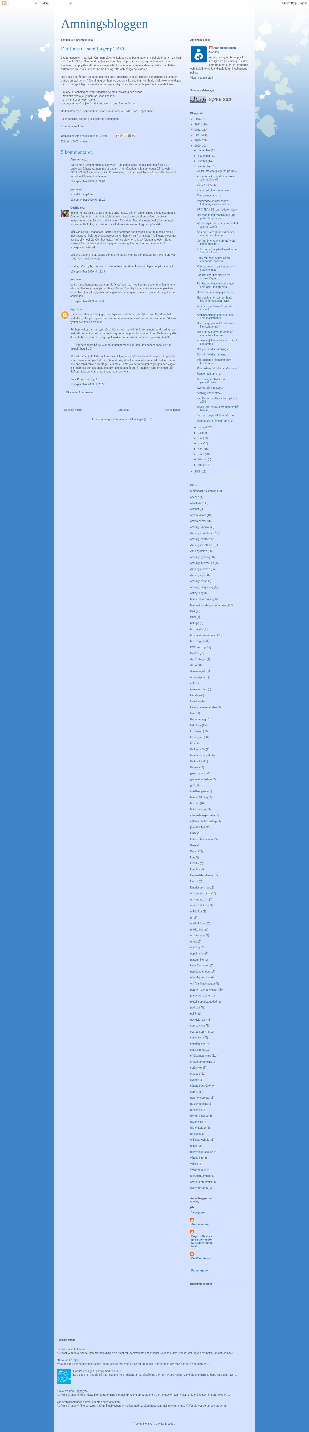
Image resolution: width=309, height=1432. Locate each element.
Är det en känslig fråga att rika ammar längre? (215, 178)
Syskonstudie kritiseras (71, 1349)
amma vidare (198, 515)
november (204, 155)
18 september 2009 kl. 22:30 (87, 301)
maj (200, 443)
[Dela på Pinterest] (134, 136)
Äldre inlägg (172, 409)
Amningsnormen (200, 569)
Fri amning (196, 737)
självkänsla (197, 1037)
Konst (193, 851)
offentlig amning (200, 977)
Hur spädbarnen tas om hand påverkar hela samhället (214, 299)
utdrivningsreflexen (201, 1151)
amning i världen (200, 539)
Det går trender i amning (211, 354)
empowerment (198, 677)
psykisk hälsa (198, 1019)
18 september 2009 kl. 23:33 (87, 384)
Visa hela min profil (202, 77)
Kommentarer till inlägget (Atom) (132, 419)
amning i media (199, 527)
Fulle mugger (200, 1270)
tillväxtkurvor (198, 1127)
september (205, 166)
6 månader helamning (203, 490)
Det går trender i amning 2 (212, 349)
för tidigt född (198, 761)
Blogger (169, 1423)
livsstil (194, 881)
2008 (198, 471)
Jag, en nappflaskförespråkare (215, 415)
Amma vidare (200, 1224)
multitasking (197, 935)
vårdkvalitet (197, 1157)
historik (194, 803)
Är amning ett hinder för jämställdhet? (211, 381)
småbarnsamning (200, 1055)
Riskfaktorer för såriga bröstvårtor (217, 368)
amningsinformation (202, 563)
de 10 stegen (198, 659)
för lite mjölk (197, 749)
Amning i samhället (202, 533)
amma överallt (198, 521)
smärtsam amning (201, 1061)
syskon (194, 1079)
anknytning (196, 593)
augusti (203, 427)
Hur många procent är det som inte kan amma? (215, 325)
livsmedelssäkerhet (202, 875)
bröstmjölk (196, 629)
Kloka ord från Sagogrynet (72, 1391)
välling (194, 1163)
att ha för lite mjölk (68, 1360)
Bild (192, 611)
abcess (194, 497)
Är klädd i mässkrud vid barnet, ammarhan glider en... (216, 233)
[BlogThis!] (122, 136)
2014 (198, 119)
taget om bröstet (200, 1097)
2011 (198, 135)
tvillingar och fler (200, 1139)
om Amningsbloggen (202, 983)
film (192, 713)
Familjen (195, 701)
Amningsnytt (198, 575)
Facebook (196, 695)
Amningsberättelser (202, 545)
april (201, 448)
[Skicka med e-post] (118, 136)
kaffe (193, 833)
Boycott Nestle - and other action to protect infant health (202, 1241)
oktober (203, 161)
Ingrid (74, 309)
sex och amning (200, 1031)
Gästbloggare (198, 791)
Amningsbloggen (104, 24)
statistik (195, 1073)
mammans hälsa (200, 893)
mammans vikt (199, 899)
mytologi (195, 947)
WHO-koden (197, 1169)
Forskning (196, 731)
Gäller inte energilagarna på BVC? (217, 170)
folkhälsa (195, 725)
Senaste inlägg (73, 409)
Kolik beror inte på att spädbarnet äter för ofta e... (217, 251)
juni (200, 438)
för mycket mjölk (200, 755)
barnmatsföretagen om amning (208, 605)
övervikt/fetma (199, 1187)
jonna (74, 189)
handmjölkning (199, 797)
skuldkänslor (198, 1043)
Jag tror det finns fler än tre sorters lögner (213, 276)
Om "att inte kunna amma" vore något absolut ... (216, 242)
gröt (192, 785)
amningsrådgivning (201, 587)
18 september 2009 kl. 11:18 (87, 271)
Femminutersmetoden (203, 707)
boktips (194, 623)
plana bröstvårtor (200, 995)
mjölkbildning (198, 923)
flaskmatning (198, 719)
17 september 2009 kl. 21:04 (87, 181)
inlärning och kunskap (203, 821)
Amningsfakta (198, 551)
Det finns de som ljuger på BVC (216, 292)
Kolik (193, 845)
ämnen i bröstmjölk (201, 1181)
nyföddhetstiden (200, 971)
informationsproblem (202, 815)
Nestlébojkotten (199, 965)
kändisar (195, 869)
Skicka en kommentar (79, 392)
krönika (194, 863)
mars (201, 454)
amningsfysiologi (200, 557)
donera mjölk (198, 671)
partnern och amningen (204, 989)
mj (191, 917)
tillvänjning (196, 1121)
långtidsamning (199, 887)
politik (193, 1013)
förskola (195, 767)
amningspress (198, 581)
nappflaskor (197, 953)
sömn (193, 1091)
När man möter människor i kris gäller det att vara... (216, 216)
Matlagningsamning (209, 195)
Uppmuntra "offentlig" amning (214, 420)
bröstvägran (197, 641)
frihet (193, 743)
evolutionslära (198, 689)
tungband (195, 1133)
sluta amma (197, 1049)
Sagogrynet (198, 1212)
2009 (198, 145)
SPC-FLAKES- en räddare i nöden (217, 209)
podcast (195, 1007)
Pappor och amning (209, 373)
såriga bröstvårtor (200, 1085)
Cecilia (74, 207)
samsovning (197, 1025)
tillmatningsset (199, 1115)
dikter (193, 665)
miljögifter (196, 911)
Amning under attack (209, 393)
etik (192, 683)
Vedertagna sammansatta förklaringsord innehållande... (216, 202)
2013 (198, 124)
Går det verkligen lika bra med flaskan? (97, 1371)
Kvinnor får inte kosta (210, 387)
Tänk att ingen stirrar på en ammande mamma (213, 259)
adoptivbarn (197, 503)
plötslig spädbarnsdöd (203, 1001)
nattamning (197, 959)
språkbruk (196, 1067)
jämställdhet (197, 827)
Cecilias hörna (200, 1258)
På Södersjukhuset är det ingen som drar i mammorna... (216, 285)
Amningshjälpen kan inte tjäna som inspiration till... (215, 316)
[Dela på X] (126, 136)
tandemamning (199, 1103)
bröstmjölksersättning (203, 635)
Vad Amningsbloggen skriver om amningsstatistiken (88, 1401)
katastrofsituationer (202, 839)
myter (193, 941)
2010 (198, 140)
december (204, 150)
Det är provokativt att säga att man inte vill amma (215, 333)
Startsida (123, 409)
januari (202, 464)
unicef (194, 1145)
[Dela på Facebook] (130, 136)
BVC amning (80, 141)
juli (200, 432)
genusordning (198, 773)
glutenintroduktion (201, 779)
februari (203, 459)
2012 (198, 129)
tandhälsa (196, 1109)
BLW (193, 617)
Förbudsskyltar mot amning (213, 190)
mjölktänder (197, 929)
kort (192, 857)
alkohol (194, 509)
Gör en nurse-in (206, 185)
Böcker (194, 653)
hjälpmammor (198, 809)
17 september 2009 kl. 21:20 (87, 199)
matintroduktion (199, 905)
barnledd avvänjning (202, 599)
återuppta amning (200, 1175)
